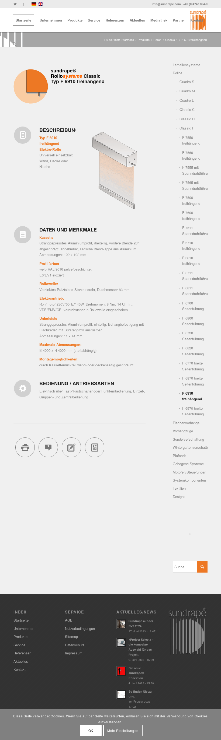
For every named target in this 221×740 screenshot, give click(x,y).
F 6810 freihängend (191, 260)
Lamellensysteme (186, 64)
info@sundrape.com (166, 4)
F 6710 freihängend (191, 245)
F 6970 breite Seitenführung (193, 411)
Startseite (21, 620)
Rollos (177, 72)
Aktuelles (20, 661)
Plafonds (180, 455)
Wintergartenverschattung (190, 447)
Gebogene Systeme (188, 463)
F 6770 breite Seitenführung (193, 365)
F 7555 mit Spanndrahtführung (195, 170)
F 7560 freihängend (191, 155)
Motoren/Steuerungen (189, 472)
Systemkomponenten (189, 480)
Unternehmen (23, 628)
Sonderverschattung (188, 439)
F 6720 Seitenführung (193, 335)
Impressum (73, 652)
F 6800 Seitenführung (193, 320)
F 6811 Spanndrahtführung (195, 290)
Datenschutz (75, 644)
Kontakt (19, 669)
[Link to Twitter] (15, 4)
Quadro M (187, 90)
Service (19, 644)
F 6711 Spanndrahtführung (195, 275)
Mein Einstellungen (123, 730)
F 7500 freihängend (191, 200)
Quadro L (186, 100)
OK (90, 730)
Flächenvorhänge (186, 422)
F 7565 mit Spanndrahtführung (195, 185)
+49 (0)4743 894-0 (195, 4)
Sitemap (71, 636)
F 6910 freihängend (192, 396)
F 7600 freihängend (191, 215)
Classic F (186, 128)
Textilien (179, 488)
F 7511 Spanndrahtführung (195, 230)
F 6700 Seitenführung (193, 305)
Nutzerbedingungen (80, 628)
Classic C (187, 109)
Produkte (20, 636)
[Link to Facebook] (23, 4)
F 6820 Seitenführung (193, 350)
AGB (68, 620)
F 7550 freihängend (191, 140)
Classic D (187, 118)
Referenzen (22, 652)
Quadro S (186, 81)
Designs (179, 496)
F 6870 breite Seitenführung (193, 381)
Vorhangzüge (183, 430)
